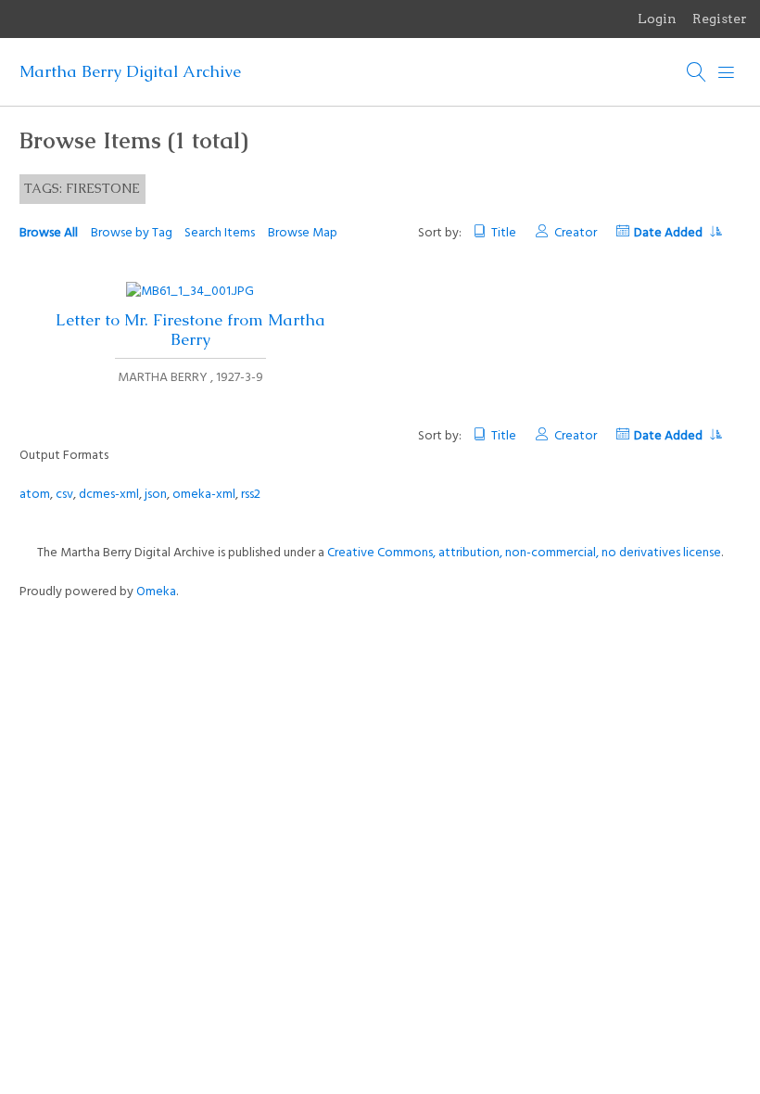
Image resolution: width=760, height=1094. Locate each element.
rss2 (250, 494)
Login (657, 18)
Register (719, 18)
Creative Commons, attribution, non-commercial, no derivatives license (524, 553)
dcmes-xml (109, 494)
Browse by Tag (131, 233)
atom (34, 494)
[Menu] (726, 72)
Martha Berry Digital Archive (130, 71)
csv (64, 494)
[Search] (697, 72)
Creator (575, 233)
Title (503, 233)
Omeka (156, 592)
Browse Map (302, 233)
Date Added (669, 233)
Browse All (48, 233)
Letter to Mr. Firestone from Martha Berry (190, 330)
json (156, 494)
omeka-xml (203, 494)
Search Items (219, 233)
